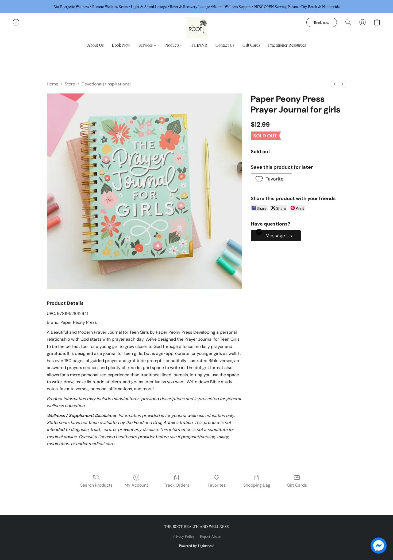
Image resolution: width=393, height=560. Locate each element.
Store (70, 84)
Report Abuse (210, 536)
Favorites (217, 485)
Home (52, 84)
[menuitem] (334, 84)
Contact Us (224, 45)
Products (172, 45)
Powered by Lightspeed (196, 545)
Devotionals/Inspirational (106, 84)
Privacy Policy (183, 536)
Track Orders (176, 485)
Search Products (96, 485)
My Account (136, 485)
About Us (95, 45)
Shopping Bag (256, 485)
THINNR (199, 45)
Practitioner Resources (287, 45)
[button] (196, 27)
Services (146, 45)
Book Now (121, 45)
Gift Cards (251, 45)
